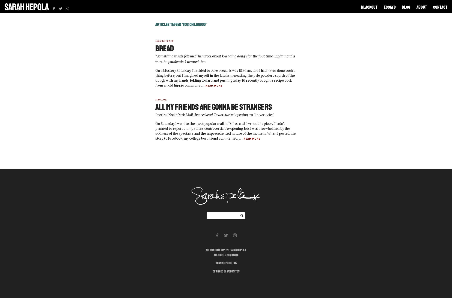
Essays (390, 7)
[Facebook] (53, 8)
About (422, 7)
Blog (406, 7)
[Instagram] (67, 8)
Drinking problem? (226, 263)
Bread (164, 48)
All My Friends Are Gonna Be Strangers (213, 107)
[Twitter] (60, 8)
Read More (214, 85)
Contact (440, 7)
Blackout (369, 7)
